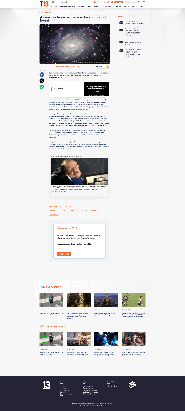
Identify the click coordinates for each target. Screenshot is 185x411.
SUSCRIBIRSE (63, 254)
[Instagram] (108, 387)
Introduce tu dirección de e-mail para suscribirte (74, 244)
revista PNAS (74, 100)
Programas (63, 388)
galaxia (71, 210)
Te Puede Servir (106, 6)
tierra (62, 210)
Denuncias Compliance (90, 394)
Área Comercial (88, 388)
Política (126, 6)
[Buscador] (138, 2)
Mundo (134, 6)
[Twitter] (111, 387)
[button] (144, 6)
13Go (62, 396)
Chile (96, 6)
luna (85, 210)
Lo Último (54, 6)
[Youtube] (117, 387)
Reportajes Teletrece (67, 6)
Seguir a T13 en (100, 67)
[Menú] (143, 2)
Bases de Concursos (66, 394)
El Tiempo (81, 6)
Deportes (117, 6)
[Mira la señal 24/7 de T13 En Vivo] (119, 2)
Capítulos (63, 392)
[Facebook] (114, 387)
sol (79, 210)
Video (89, 6)
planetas (54, 214)
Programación (64, 390)
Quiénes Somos (88, 386)
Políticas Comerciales (90, 390)
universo (94, 210)
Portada (62, 386)
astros (53, 210)
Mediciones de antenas (90, 392)
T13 (41, 67)
